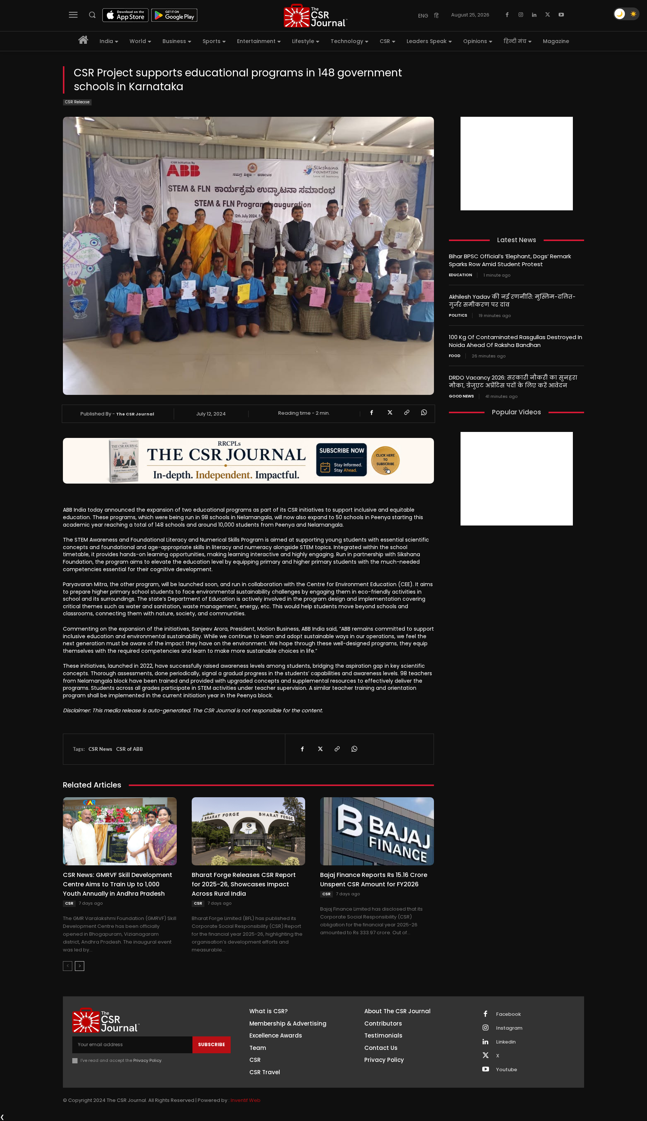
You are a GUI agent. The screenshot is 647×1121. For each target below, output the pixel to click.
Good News (461, 396)
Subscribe (211, 1044)
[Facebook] (507, 15)
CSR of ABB (129, 749)
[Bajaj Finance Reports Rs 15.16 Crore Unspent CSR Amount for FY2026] (377, 831)
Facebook (508, 1014)
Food (455, 356)
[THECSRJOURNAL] (315, 15)
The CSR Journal (135, 414)
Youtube (506, 1069)
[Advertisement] (517, 163)
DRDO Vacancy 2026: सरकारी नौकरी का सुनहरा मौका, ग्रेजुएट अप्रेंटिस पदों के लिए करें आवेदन (513, 381)
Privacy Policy (147, 1060)
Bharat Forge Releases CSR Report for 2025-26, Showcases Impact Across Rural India (244, 884)
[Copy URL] (406, 412)
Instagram (509, 1028)
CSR (69, 903)
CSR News (100, 749)
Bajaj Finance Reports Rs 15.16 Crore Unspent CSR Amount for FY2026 (373, 880)
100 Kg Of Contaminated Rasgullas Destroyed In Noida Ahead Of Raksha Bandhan (515, 341)
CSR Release (77, 102)
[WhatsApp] (423, 412)
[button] (92, 15)
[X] (548, 15)
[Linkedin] (534, 15)
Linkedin (506, 1042)
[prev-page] (67, 966)
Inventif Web (246, 1100)
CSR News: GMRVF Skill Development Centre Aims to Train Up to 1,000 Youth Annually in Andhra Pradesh (117, 884)
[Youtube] (561, 15)
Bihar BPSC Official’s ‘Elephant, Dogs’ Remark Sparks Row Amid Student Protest (510, 260)
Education (460, 275)
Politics (458, 315)
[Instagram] (521, 15)
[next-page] (79, 966)
